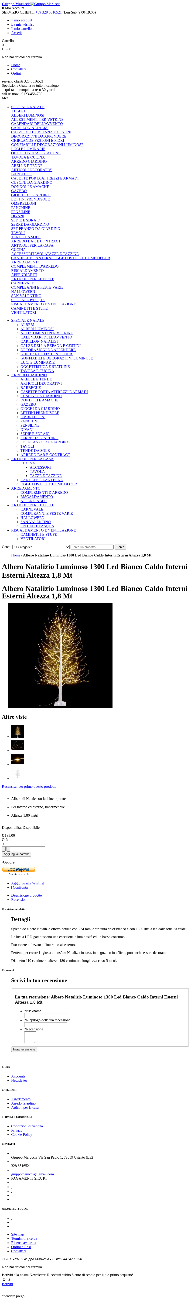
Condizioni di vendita (27, 1126)
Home (15, 65)
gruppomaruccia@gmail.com (32, 1174)
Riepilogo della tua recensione (47, 1020)
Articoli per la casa (25, 1107)
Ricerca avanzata (23, 1243)
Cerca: (6, 547)
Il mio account (21, 20)
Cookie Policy (21, 1134)
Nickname (32, 1011)
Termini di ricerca (24, 1238)
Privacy (16, 1130)
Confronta (20, 887)
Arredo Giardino (23, 1103)
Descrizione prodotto (26, 895)
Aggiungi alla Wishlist (27, 883)
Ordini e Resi (21, 1247)
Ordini (16, 73)
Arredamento (21, 1099)
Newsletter (19, 1080)
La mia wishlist (22, 24)
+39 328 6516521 (48, 12)
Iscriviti (7, 1284)
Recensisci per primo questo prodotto (29, 786)
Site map (17, 1234)
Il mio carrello (21, 29)
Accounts (18, 1076)
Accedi (16, 33)
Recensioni (19, 899)
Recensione (33, 1029)
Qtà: (5, 840)
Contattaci (18, 69)
